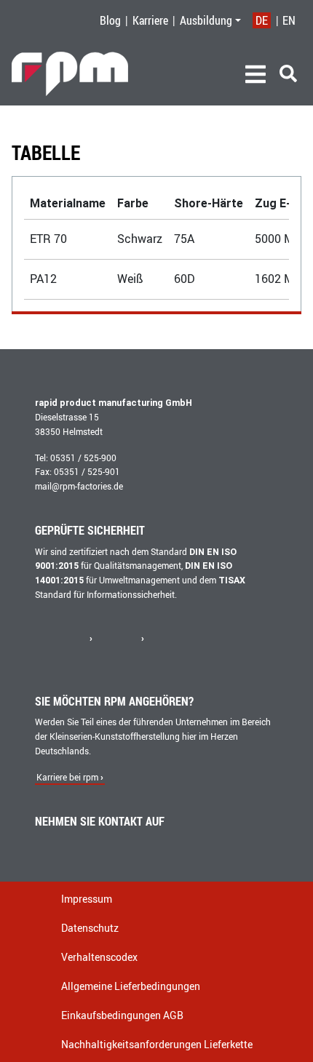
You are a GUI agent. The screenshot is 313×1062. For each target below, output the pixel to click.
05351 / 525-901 (87, 472)
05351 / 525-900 (83, 458)
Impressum (86, 899)
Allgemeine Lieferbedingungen (130, 986)
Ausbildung (206, 20)
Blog (110, 20)
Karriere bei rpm (67, 777)
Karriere (150, 20)
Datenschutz (90, 928)
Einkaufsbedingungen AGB (122, 1015)
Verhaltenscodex (99, 957)
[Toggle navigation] (255, 74)
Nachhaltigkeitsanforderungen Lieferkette (157, 1044)
